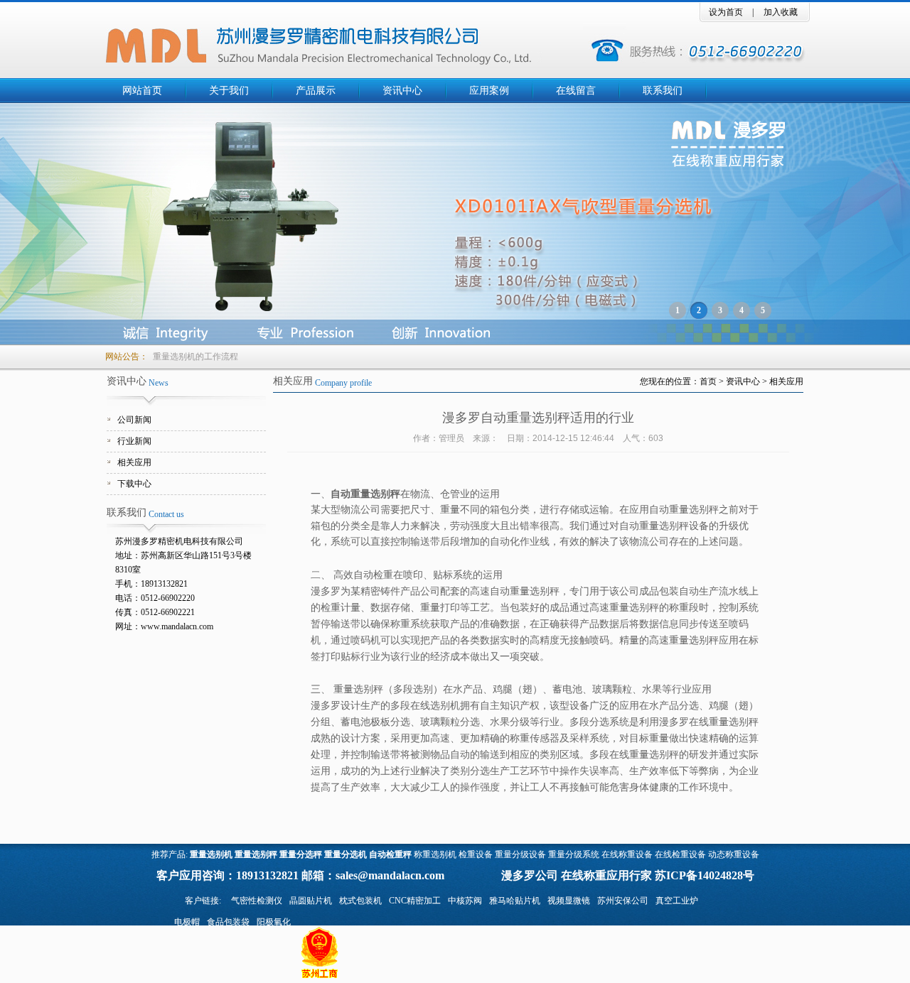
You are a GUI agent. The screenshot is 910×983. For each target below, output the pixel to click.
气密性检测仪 (256, 901)
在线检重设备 (680, 854)
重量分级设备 (520, 854)
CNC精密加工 (415, 901)
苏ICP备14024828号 (704, 875)
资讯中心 (402, 90)
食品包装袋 (228, 922)
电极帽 (187, 922)
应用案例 (489, 90)
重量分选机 (345, 854)
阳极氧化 (274, 922)
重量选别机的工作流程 (195, 357)
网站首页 (142, 90)
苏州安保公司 (622, 901)
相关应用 (134, 462)
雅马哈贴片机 (514, 901)
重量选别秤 (256, 854)
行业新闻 (134, 441)
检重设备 (476, 854)
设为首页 (726, 12)
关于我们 (229, 90)
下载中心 (134, 484)
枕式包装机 (360, 901)
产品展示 (316, 90)
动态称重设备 (733, 854)
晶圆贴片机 (310, 901)
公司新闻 (134, 420)
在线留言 (576, 90)
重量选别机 (211, 854)
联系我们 (662, 90)
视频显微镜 (568, 901)
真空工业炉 (676, 901)
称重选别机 (435, 854)
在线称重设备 (627, 854)
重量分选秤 (300, 854)
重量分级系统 (573, 854)
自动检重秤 (390, 854)
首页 (708, 381)
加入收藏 (781, 12)
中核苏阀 (465, 901)
